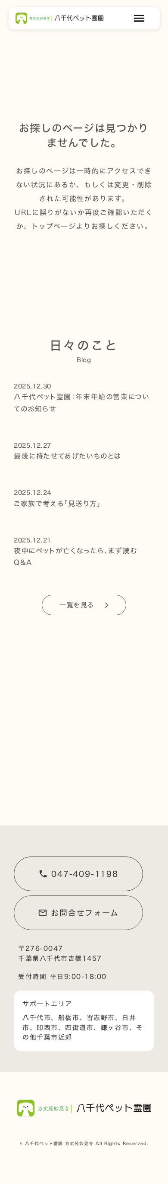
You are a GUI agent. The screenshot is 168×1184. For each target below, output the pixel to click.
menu (139, 18)
